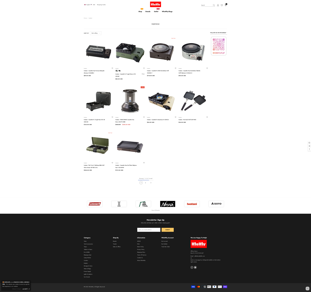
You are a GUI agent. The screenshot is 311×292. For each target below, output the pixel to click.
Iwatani (90, 18)
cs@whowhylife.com (199, 256)
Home (85, 18)
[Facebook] (192, 267)
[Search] (208, 5)
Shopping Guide (101, 5)
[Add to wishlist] (112, 68)
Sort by (86, 33)
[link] (218, 46)
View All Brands (155, 210)
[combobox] (206, 5)
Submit (167, 230)
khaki (116, 71)
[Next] (151, 183)
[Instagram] (195, 267)
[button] (95, 33)
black (119, 71)
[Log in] (218, 5)
